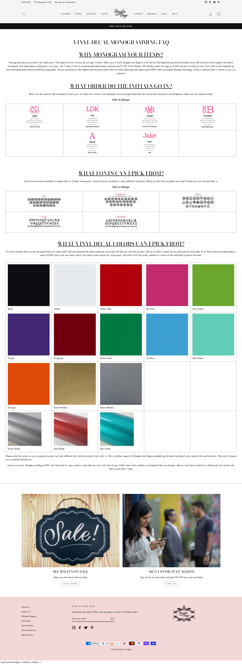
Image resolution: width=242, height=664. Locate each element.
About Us (25, 607)
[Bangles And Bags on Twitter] (86, 627)
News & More (27, 625)
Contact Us (26, 611)
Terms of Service (29, 630)
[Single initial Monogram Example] (92, 153)
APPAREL (66, 13)
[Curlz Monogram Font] (44, 229)
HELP (174, 13)
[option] (121, 26)
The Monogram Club (42, 2)
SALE (164, 13)
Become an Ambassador (65, 2)
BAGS (79, 13)
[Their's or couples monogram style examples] (150, 127)
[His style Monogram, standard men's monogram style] (92, 127)
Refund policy (27, 634)
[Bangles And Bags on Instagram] (73, 627)
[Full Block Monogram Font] (121, 229)
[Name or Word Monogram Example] (150, 153)
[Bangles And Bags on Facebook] (80, 627)
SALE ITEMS (71, 583)
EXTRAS (138, 13)
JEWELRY (91, 13)
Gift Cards (26, 2)
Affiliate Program (29, 616)
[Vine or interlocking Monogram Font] (44, 208)
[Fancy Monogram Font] (121, 208)
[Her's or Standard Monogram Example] (34, 127)
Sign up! (171, 583)
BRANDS (152, 13)
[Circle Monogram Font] (198, 208)
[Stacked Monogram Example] (207, 127)
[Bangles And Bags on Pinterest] (92, 627)
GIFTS (104, 13)
